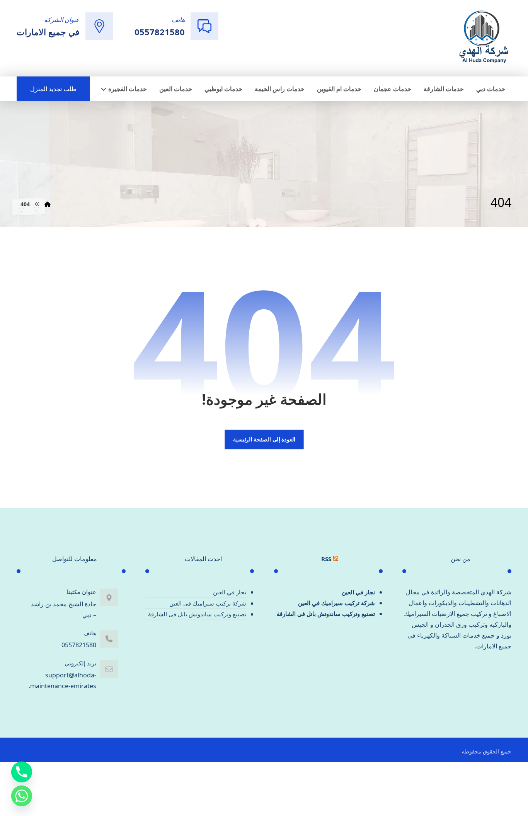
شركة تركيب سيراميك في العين (336, 603)
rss (326, 559)
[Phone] (21, 772)
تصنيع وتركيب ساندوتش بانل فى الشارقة (326, 614)
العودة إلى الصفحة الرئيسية (264, 439)
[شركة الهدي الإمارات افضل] (483, 37)
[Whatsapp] (21, 795)
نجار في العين (358, 592)
